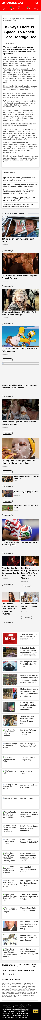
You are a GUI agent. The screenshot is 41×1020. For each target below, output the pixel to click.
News (4, 974)
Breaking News (29, 970)
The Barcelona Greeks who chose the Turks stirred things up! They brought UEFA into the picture (19, 198)
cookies (12, 1007)
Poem (5, 970)
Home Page (34, 965)
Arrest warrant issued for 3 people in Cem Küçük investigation (18, 205)
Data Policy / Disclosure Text (12, 1015)
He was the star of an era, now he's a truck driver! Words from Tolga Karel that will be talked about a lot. (18, 191)
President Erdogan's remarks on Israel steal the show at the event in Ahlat (20, 185)
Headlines (12, 970)
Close (36, 1011)
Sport (20, 970)
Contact (27, 964)
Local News (12, 974)
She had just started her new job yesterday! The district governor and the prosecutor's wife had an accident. (20, 178)
